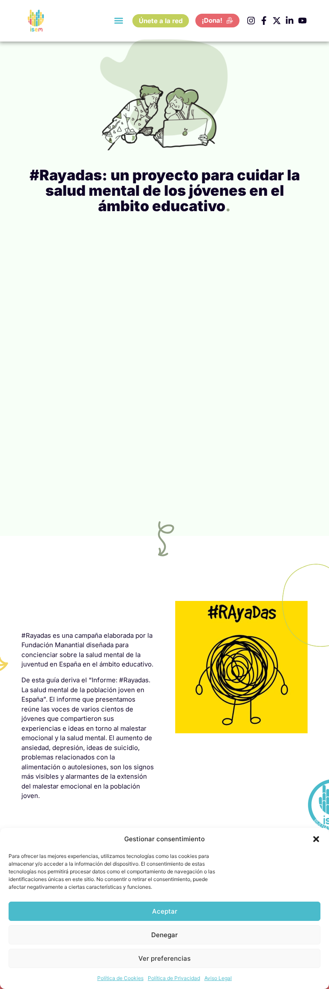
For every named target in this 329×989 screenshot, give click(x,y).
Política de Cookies (120, 978)
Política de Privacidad (174, 978)
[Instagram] (251, 20)
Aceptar (164, 911)
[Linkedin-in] (289, 20)
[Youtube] (302, 20)
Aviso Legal (218, 978)
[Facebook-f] (264, 20)
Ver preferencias (164, 958)
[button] (316, 839)
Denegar (164, 935)
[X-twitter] (277, 20)
